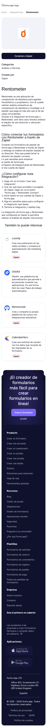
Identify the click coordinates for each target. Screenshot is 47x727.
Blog (9, 496)
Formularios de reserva (18, 554)
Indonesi (24, 671)
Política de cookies (23, 720)
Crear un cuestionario (17, 448)
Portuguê (24, 676)
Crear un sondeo (15, 453)
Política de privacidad (21, 710)
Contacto (11, 600)
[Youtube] (26, 619)
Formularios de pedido (18, 569)
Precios (10, 468)
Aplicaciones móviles (17, 516)
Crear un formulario (16, 438)
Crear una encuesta (16, 443)
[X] (20, 619)
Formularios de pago (17, 574)
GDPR (32, 715)
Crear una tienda (15, 463)
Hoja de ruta (13, 478)
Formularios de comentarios (20, 559)
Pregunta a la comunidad (19, 531)
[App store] (21, 651)
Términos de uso (16, 715)
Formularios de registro (18, 564)
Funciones (12, 526)
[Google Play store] (21, 663)
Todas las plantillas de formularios (18, 581)
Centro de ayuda (15, 501)
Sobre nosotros (14, 595)
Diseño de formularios (18, 511)
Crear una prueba (15, 458)
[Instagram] (15, 619)
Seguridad (12, 521)
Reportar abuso (14, 605)
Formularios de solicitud (18, 549)
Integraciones (13, 506)
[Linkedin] (9, 619)
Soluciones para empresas (20, 473)
